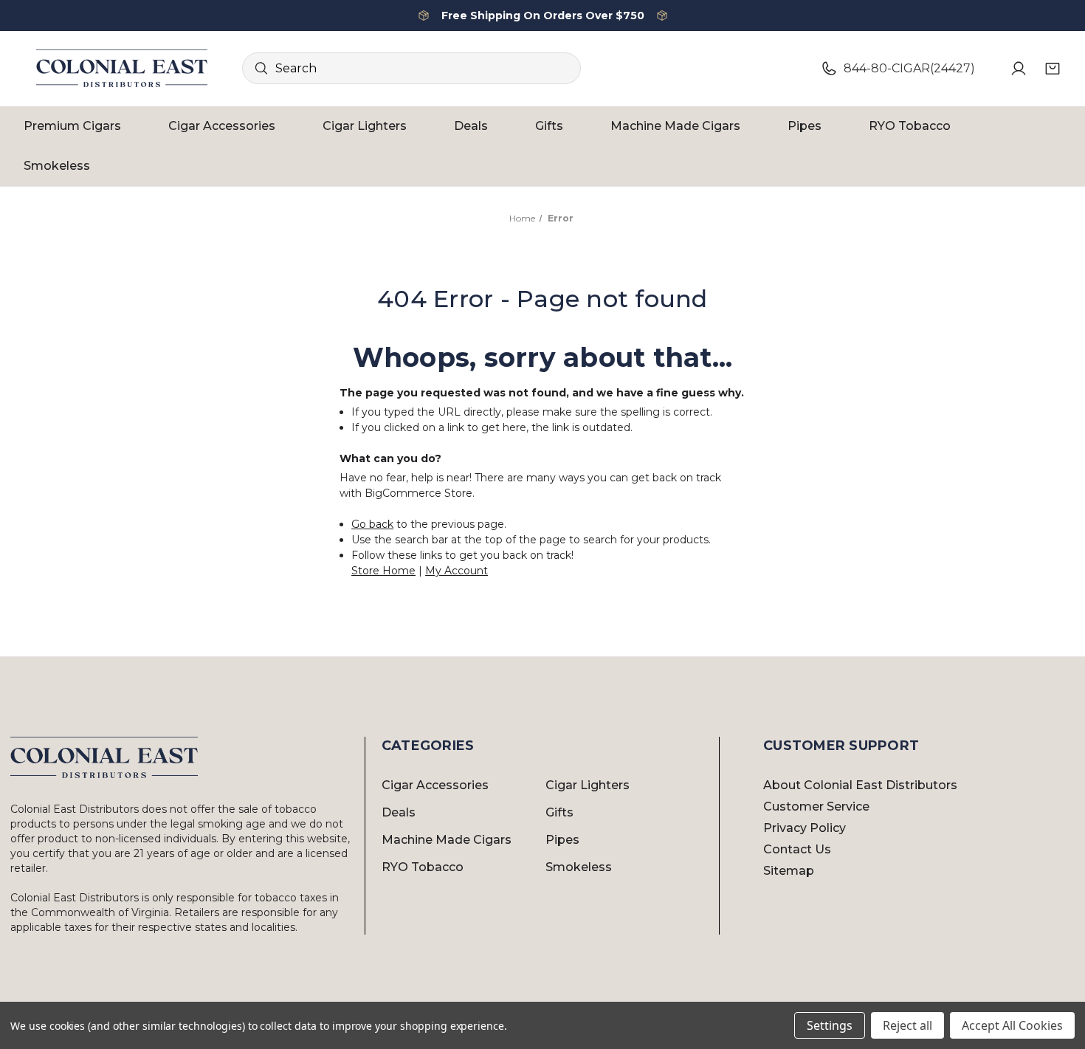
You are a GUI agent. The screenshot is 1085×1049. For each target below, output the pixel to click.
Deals (471, 126)
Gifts (549, 126)
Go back (372, 524)
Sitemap (788, 871)
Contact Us (797, 849)
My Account (456, 570)
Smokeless (57, 166)
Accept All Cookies (1012, 1025)
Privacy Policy (804, 828)
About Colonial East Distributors (860, 785)
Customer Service (816, 806)
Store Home (383, 570)
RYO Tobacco (910, 126)
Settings (829, 1025)
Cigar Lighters (365, 126)
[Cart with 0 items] (1053, 68)
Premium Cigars (72, 126)
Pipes (805, 126)
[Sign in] (1019, 68)
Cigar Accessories (221, 126)
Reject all (907, 1025)
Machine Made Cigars (675, 126)
